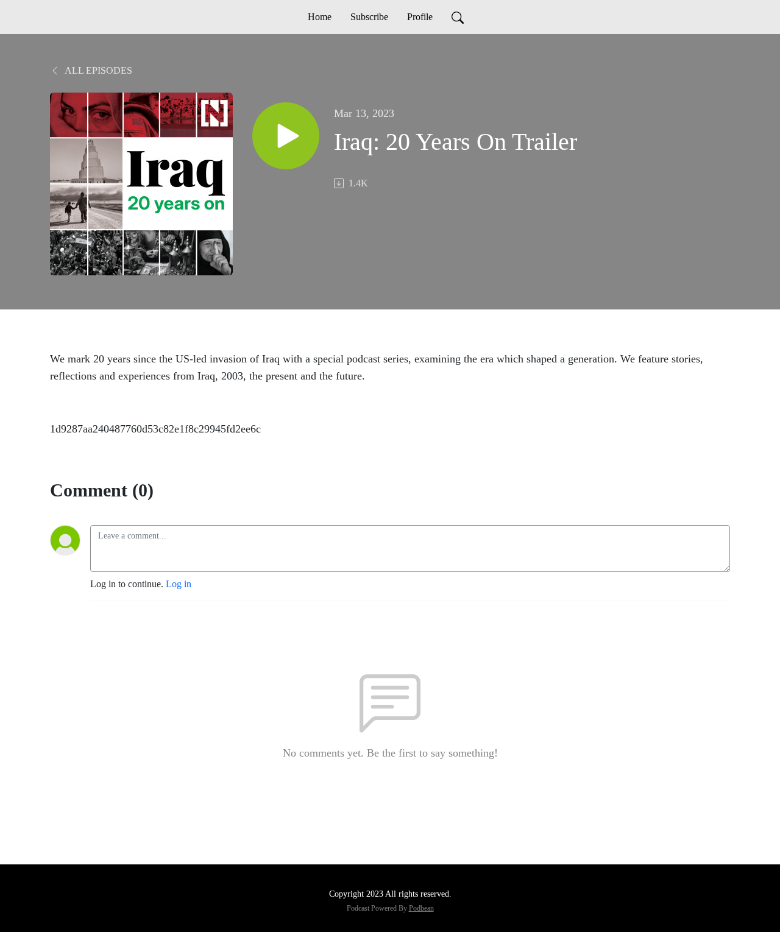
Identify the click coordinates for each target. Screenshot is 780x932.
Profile (420, 17)
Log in (178, 584)
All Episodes (97, 70)
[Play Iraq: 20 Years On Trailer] (285, 135)
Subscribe (369, 17)
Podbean (421, 908)
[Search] (458, 17)
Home (320, 17)
